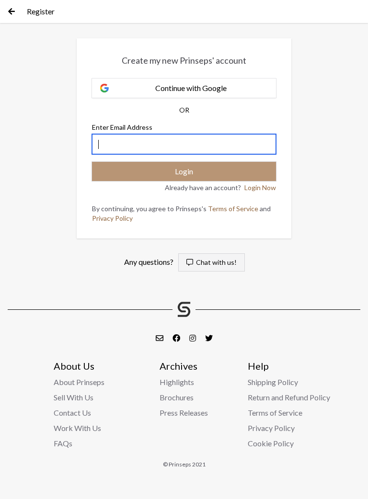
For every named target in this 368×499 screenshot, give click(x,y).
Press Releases (184, 412)
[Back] (11, 11)
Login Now (260, 187)
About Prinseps (79, 381)
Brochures (177, 397)
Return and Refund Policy (289, 397)
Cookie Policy (271, 443)
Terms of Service (233, 208)
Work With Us (77, 427)
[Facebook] (177, 337)
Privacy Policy (112, 218)
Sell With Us (73, 397)
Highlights (177, 381)
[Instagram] (193, 337)
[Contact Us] (160, 337)
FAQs (63, 443)
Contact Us (72, 412)
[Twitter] (209, 337)
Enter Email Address (122, 127)
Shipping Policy (273, 381)
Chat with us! (215, 262)
